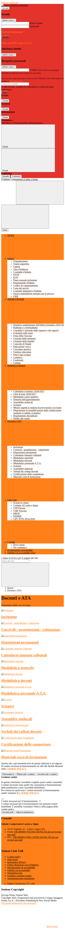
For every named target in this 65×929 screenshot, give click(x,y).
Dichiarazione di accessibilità (21, 867)
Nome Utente (36, 23)
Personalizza (8, 774)
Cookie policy (14, 856)
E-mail (33, 70)
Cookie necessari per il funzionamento (19, 801)
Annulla (5, 176)
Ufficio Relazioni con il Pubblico (23, 865)
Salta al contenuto (9, 2)
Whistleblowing (14, 873)
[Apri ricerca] (40, 193)
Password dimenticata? (12, 32)
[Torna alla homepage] (32, 179)
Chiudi (5, 101)
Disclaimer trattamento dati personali (18, 903)
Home (10, 588)
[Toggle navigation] (25, 217)
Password (34, 26)
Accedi (5, 8)
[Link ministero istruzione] (14, 5)
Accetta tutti (47, 774)
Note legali (12, 859)
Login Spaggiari (16, 81)
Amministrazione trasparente (20, 878)
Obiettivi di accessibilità (18, 870)
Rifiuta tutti (26, 774)
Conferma (16, 176)
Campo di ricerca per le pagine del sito (19, 558)
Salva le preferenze (24, 812)
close (4, 230)
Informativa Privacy (16, 862)
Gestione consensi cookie (19, 875)
